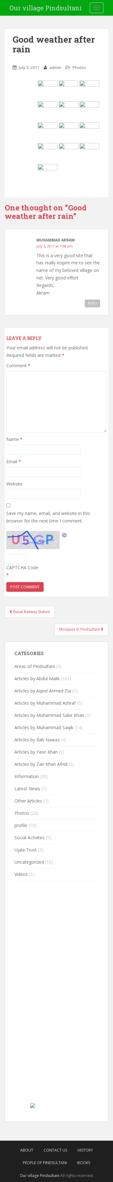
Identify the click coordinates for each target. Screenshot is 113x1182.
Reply (92, 303)
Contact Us (55, 1150)
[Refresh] (64, 535)
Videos (21, 874)
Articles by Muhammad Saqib (43, 727)
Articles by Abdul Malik (37, 678)
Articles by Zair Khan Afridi (40, 764)
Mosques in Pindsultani (80, 629)
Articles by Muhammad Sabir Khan (49, 715)
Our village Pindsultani (45, 8)
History (85, 1150)
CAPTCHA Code (22, 567)
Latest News (27, 789)
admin (55, 67)
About (26, 1150)
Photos (79, 67)
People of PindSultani (45, 1162)
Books (83, 1162)
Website (14, 484)
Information (26, 776)
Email (13, 461)
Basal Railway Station (31, 611)
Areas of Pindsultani (34, 666)
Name (14, 439)
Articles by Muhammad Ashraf (45, 703)
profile (20, 825)
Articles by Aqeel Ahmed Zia (42, 691)
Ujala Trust (25, 850)
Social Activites (29, 837)
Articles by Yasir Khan (36, 752)
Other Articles (28, 801)
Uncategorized (29, 862)
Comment (18, 365)
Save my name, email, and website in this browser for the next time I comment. (48, 517)
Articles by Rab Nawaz (37, 740)
